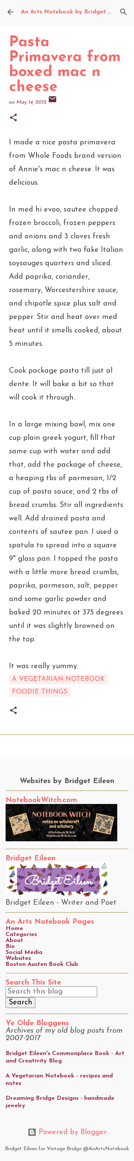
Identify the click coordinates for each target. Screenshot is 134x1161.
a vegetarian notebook (58, 679)
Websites (18, 958)
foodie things (39, 692)
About (14, 940)
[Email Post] (52, 102)
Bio (10, 946)
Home (14, 929)
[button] (13, 118)
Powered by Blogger (71, 1132)
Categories (21, 935)
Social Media (24, 952)
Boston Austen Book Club (42, 964)
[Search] (123, 12)
